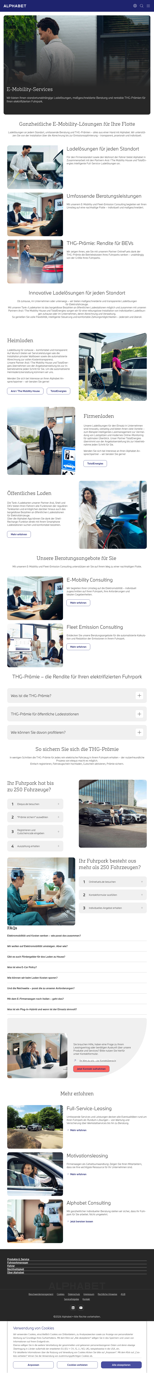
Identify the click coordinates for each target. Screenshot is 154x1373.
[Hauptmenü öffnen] (148, 6)
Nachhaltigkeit (15, 1269)
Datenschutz (74, 1294)
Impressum (88, 1294)
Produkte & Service (18, 1259)
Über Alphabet (15, 1272)
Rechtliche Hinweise (107, 1294)
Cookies (60, 1294)
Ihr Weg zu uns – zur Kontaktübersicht (98, 1060)
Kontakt (86, 1299)
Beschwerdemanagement (41, 1294)
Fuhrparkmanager (17, 1262)
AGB (123, 1294)
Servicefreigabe (71, 1299)
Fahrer (11, 1265)
